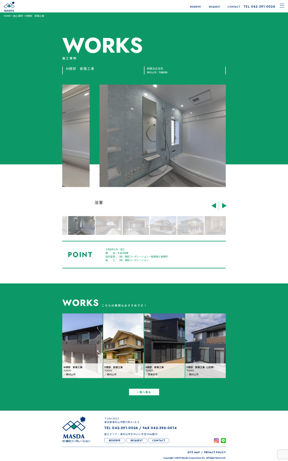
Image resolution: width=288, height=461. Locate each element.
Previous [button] (215, 205)
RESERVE (115, 440)
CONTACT (159, 440)
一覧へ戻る (144, 392)
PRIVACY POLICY (215, 452)
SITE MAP (194, 452)
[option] (144, 145)
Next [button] (223, 205)
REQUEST (137, 440)
